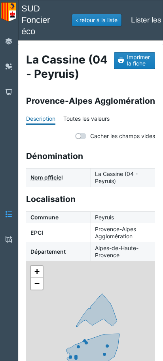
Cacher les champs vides (122, 136)
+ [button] (37, 272)
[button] (96, 20)
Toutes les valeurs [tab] (86, 118)
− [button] (37, 283)
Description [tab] (40, 118)
